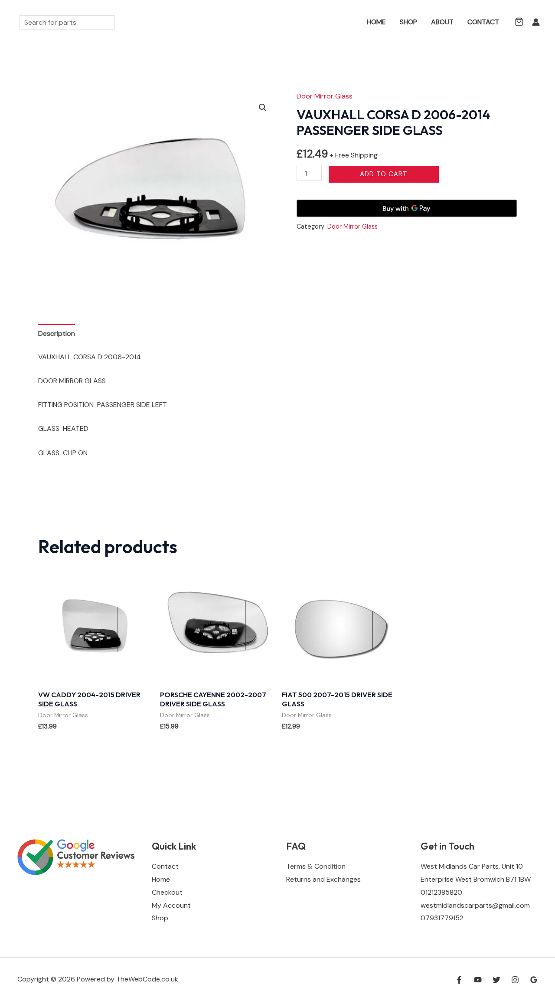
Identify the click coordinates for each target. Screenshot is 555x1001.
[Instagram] (515, 980)
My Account (171, 905)
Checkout (167, 892)
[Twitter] (496, 980)
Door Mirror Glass (325, 96)
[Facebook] (459, 980)
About (442, 21)
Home (376, 21)
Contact (483, 21)
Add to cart (384, 174)
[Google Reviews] (534, 980)
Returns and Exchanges (323, 879)
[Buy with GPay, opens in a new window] (407, 208)
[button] (347, 22)
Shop (408, 21)
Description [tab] (56, 333)
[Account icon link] (536, 22)
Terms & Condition (316, 866)
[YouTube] (478, 980)
